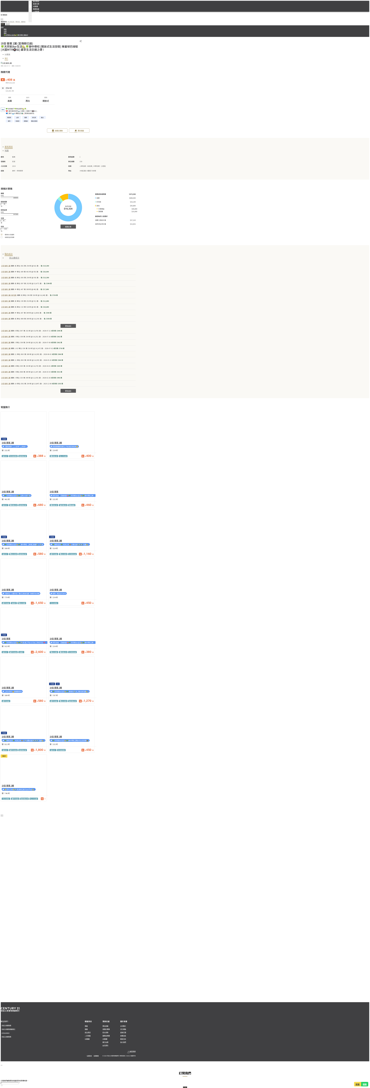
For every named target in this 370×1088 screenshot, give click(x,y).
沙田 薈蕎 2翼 (5, 301)
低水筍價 (13, 554)
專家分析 (123, 1039)
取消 (7, 24)
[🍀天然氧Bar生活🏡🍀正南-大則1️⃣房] (24, 475)
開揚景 (9, 117)
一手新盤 (36, 11)
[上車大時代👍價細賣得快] (24, 671)
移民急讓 (72, 554)
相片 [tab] (6, 58)
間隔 (45, 97)
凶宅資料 (105, 1045)
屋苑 (2, 157)
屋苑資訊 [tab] (9, 146)
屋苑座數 (71, 157)
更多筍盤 (79, 130)
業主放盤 (105, 1026)
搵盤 (365, 1084)
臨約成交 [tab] (9, 253)
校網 (69, 166)
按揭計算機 (37, 17)
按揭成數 (4, 201)
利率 (2, 226)
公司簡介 (123, 1026)
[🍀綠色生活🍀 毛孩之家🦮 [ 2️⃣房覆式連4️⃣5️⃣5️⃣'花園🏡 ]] (24, 720)
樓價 (2, 193)
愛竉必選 (22, 456)
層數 (9, 97)
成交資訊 (88, 1032)
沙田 (5, 31)
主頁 (2, 27)
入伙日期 (4, 166)
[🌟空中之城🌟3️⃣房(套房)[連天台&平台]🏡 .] (24, 769)
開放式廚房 (34, 121)
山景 (17, 117)
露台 (42, 117)
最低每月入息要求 (101, 216)
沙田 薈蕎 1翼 (5, 266)
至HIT (5, 456)
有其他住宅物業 (9, 237)
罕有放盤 (53, 554)
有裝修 (17, 121)
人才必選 (63, 456)
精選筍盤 (36, 9)
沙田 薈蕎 (54, 491)
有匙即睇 (13, 456)
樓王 (14, 603)
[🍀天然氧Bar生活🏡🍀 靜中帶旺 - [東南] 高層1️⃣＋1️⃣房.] (24, 524)
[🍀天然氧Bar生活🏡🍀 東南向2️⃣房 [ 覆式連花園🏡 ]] (72, 671)
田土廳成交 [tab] (14, 257)
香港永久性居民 (9, 235)
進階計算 (68, 226)
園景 (25, 117)
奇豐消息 (123, 1036)
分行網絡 (123, 1029)
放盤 (358, 1084)
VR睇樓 (35, 6)
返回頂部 (131, 1051)
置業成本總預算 (100, 194)
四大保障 (36, 14)
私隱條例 (89, 1056)
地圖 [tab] (7, 150)
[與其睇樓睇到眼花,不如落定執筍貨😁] (72, 426)
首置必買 (53, 456)
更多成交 (68, 326)
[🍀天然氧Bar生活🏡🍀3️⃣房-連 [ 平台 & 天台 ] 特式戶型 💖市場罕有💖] (24, 622)
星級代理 (36, 4)
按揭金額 (4, 210)
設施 (2, 171)
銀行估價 (105, 1042)
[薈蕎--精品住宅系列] (72, 573)
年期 (2, 218)
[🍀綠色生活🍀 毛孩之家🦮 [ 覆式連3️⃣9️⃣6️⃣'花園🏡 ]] (72, 524)
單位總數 (71, 161)
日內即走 (53, 603)
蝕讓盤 (72, 505)
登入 (3, 24)
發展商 (3, 161)
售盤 (5, 29)
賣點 (3, 110)
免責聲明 (96, 1056)
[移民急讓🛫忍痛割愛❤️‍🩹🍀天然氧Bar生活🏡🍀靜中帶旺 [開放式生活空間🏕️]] (72, 475)
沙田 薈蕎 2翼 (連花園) (9, 295)
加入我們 (123, 1042)
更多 (34, 19)
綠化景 (34, 117)
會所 (9, 121)
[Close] (1, 1065)
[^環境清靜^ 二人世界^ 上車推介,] (24, 426)
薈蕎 (5, 33)
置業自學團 (106, 1036)
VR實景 (7, 54)
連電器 (26, 121)
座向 (27, 97)
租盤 (86, 1029)
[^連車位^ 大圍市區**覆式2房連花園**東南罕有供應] (24, 573)
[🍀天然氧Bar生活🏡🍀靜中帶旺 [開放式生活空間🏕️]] (72, 720)
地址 (69, 171)
